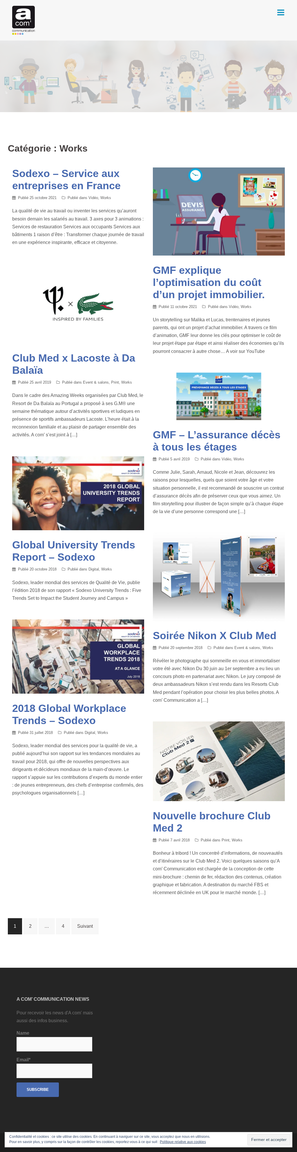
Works (105, 198)
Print (115, 382)
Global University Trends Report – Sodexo (73, 551)
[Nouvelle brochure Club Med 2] (219, 761)
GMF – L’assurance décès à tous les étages (216, 441)
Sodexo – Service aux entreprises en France (66, 179)
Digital (93, 569)
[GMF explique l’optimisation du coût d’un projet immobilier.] (219, 211)
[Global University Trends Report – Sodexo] (78, 493)
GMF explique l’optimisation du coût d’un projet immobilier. (209, 282)
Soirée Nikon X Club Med (214, 635)
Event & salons (96, 382)
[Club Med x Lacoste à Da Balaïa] (78, 303)
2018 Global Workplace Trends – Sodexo (69, 714)
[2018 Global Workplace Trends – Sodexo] (78, 656)
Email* (23, 1059)
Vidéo (93, 198)
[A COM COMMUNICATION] (23, 19)
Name (23, 1033)
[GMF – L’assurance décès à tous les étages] (219, 395)
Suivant (85, 926)
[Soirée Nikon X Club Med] (219, 576)
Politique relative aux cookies (183, 1142)
